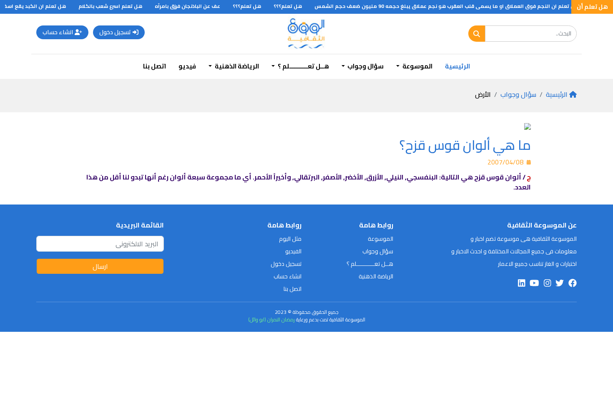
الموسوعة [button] (416, 66)
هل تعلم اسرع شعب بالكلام (115, 6)
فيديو (187, 66)
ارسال (100, 266)
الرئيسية (457, 66)
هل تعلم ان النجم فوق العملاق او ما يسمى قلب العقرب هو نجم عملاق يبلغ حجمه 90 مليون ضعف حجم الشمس (451, 6)
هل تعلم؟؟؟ (293, 6)
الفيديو (293, 251)
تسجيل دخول (115, 32)
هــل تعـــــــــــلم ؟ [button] (302, 66)
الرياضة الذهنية (376, 276)
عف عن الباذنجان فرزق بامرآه (192, 6)
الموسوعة (380, 238)
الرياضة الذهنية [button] (236, 66)
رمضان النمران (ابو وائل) (271, 319)
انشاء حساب (58, 32)
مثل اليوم (290, 238)
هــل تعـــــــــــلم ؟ (370, 263)
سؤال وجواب (518, 94)
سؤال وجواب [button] (365, 66)
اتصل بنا (154, 66)
